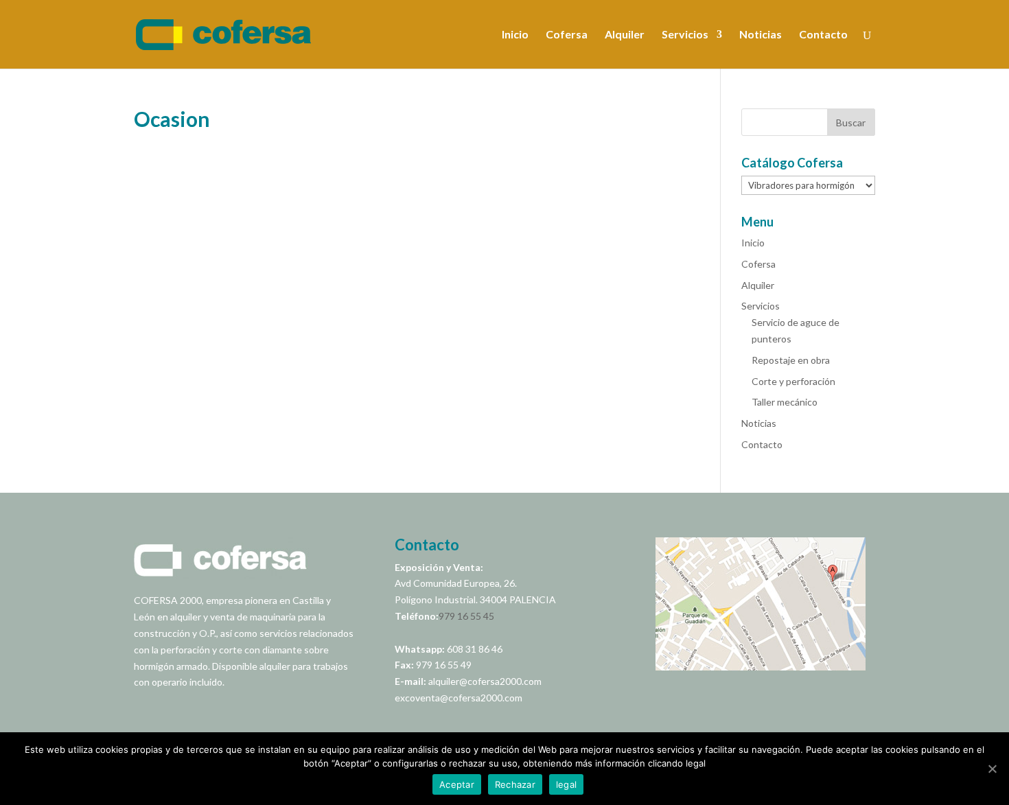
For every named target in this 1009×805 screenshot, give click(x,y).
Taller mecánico (784, 402)
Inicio (515, 35)
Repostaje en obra (791, 360)
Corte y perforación (793, 381)
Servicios (685, 35)
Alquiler (625, 35)
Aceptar (456, 784)
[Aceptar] (992, 768)
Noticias (760, 35)
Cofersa (567, 35)
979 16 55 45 (466, 616)
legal (566, 784)
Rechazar (515, 784)
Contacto (823, 35)
